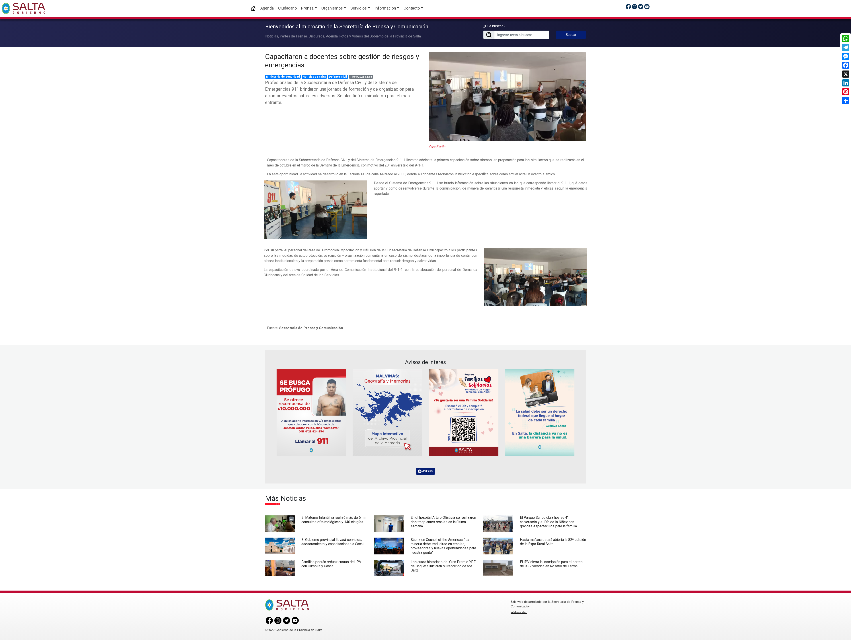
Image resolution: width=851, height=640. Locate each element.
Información (385, 8)
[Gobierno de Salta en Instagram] (634, 6)
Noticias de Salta (314, 76)
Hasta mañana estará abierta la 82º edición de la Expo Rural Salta (553, 542)
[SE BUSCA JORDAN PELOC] (311, 412)
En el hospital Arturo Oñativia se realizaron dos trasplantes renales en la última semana (443, 521)
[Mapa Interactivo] (387, 412)
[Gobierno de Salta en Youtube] (647, 6)
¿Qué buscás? (494, 26)
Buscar (571, 35)
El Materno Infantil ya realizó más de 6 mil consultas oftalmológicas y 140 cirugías (333, 519)
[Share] (845, 100)
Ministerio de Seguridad (283, 76)
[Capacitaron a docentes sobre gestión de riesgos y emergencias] (507, 96)
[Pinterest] (845, 91)
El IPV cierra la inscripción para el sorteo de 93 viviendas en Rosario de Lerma (551, 564)
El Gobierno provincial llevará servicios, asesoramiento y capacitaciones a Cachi (332, 542)
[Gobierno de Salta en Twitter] (640, 6)
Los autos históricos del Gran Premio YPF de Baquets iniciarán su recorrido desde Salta (443, 566)
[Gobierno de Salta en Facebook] (628, 6)
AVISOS (427, 471)
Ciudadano (287, 8)
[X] (845, 74)
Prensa (307, 8)
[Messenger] (845, 56)
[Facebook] (845, 65)
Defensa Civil (338, 76)
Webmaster (519, 612)
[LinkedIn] (845, 82)
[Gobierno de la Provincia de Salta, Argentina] (23, 8)
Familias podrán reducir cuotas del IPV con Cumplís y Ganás (331, 564)
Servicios (358, 8)
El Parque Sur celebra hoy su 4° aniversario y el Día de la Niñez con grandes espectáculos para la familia (548, 521)
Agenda (267, 8)
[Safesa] (540, 412)
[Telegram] (845, 47)
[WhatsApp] (845, 38)
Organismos (332, 8)
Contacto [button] (412, 8)
